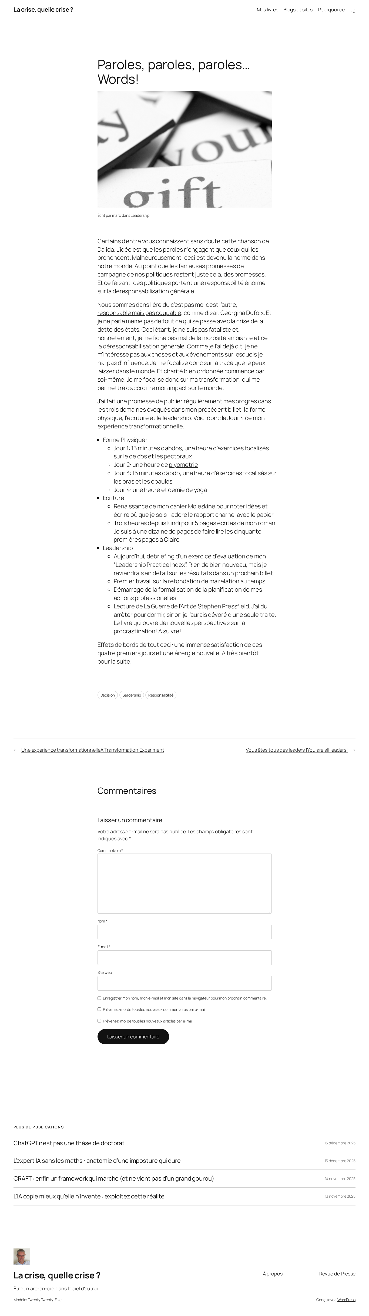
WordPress (346, 1299)
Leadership (140, 215)
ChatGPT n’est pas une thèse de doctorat (69, 1143)
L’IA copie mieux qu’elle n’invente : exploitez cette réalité (89, 1196)
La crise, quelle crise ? (43, 9)
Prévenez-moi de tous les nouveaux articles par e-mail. (148, 1021)
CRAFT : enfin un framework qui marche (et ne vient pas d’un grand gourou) (114, 1178)
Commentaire (110, 850)
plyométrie (183, 465)
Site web (105, 972)
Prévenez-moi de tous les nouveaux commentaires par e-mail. (154, 1009)
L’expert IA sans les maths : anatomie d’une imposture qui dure (97, 1160)
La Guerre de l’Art (166, 606)
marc (116, 215)
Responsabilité (160, 695)
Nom (103, 921)
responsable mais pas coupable (139, 313)
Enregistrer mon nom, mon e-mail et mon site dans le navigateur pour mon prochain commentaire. (185, 998)
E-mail (104, 946)
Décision (107, 695)
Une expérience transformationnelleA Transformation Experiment (92, 750)
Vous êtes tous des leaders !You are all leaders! (297, 750)
